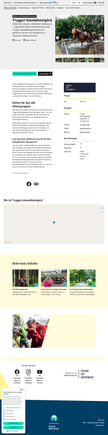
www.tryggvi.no (85, 132)
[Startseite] (54, 422)
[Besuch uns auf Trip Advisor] (36, 184)
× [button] (23, 389)
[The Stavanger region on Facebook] (17, 371)
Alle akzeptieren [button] (13, 423)
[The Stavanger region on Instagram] (28, 371)
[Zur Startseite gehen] (54, 2)
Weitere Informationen (16, 404)
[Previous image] (57, 38)
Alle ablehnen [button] (13, 427)
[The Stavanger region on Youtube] (39, 371)
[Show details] (54, 222)
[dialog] (13, 410)
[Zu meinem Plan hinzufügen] (36, 285)
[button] (13, 431)
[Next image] (102, 38)
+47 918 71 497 (85, 125)
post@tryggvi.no (85, 128)
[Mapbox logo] (7, 242)
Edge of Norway (22, 173)
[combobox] (21, 390)
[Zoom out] (101, 210)
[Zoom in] (101, 206)
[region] (54, 224)
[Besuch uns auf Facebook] (29, 184)
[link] (101, 420)
